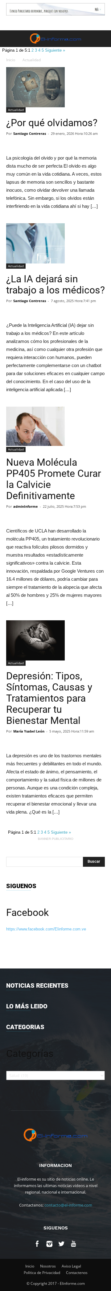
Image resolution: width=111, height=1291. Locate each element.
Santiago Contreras (29, 133)
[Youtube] (73, 1245)
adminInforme (25, 506)
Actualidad (32, 59)
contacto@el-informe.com (68, 1205)
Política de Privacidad (42, 1272)
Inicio (10, 59)
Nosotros (48, 1266)
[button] (102, 38)
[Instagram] (49, 1245)
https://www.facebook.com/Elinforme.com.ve (46, 929)
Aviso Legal (71, 1266)
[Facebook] (37, 1245)
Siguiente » (55, 50)
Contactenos (77, 1272)
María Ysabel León (28, 731)
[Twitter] (61, 1245)
